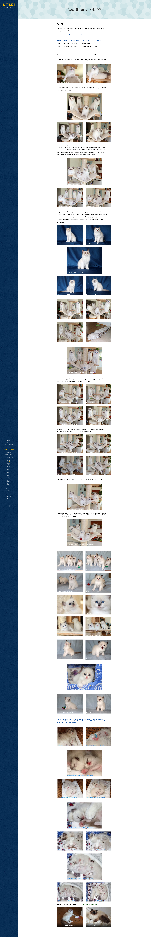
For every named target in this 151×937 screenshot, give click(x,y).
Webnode (13, 935)
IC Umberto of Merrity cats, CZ (91, 904)
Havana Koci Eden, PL (71, 904)
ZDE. (66, 222)
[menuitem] (8, 438)
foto (96, 43)
